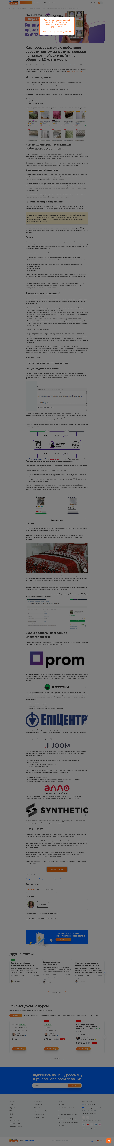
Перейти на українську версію (57, 31)
